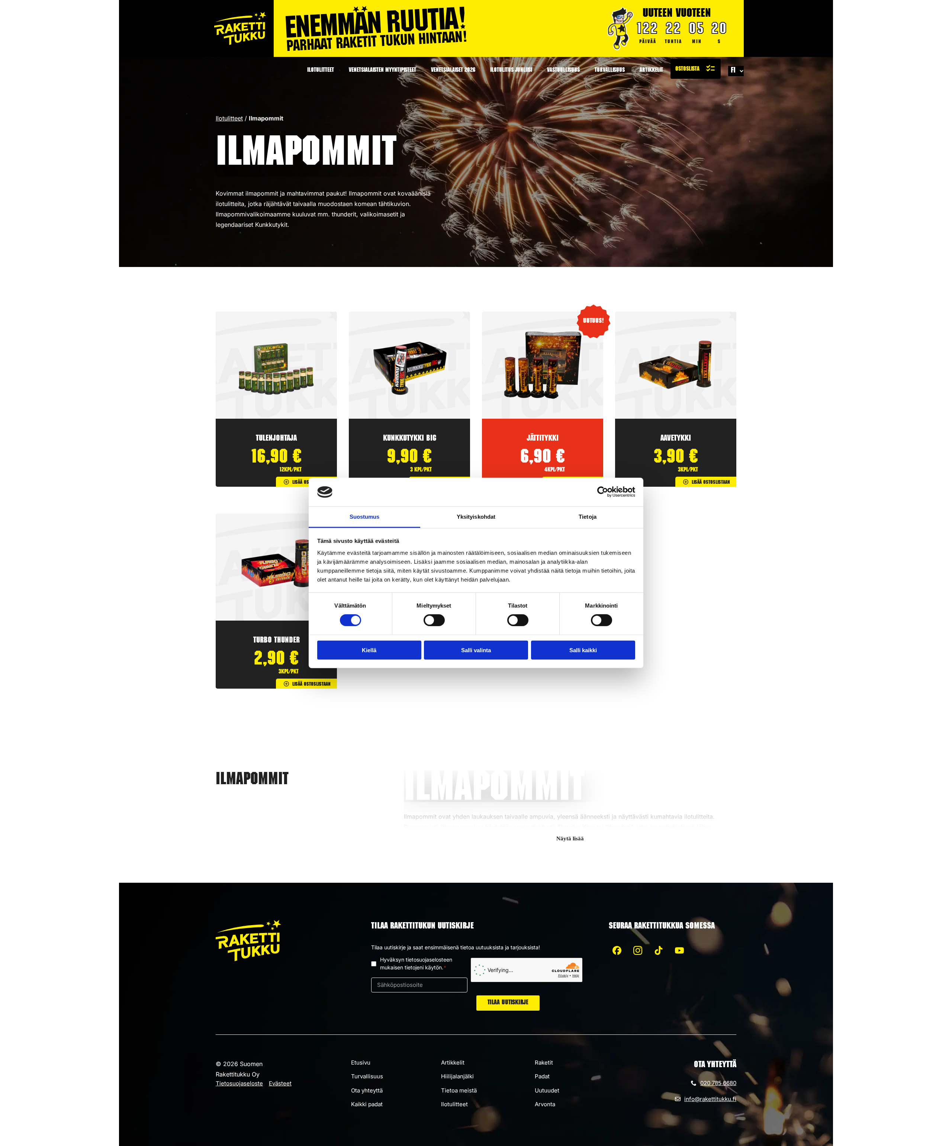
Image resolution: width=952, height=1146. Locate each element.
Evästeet (280, 1083)
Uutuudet (547, 1090)
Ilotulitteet (320, 71)
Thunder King (576, 827)
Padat (542, 1076)
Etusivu (360, 1062)
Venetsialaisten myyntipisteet (382, 71)
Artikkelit (651, 71)
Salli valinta (476, 650)
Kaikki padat (367, 1104)
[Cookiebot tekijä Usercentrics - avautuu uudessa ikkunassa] (602, 492)
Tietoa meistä (459, 1090)
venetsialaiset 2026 (453, 71)
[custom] (617, 950)
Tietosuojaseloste (239, 1083)
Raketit (544, 1062)
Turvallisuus (610, 71)
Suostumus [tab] (365, 517)
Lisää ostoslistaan (311, 482)
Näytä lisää (570, 838)
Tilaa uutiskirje (508, 1002)
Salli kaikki (583, 650)
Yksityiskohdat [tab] (476, 517)
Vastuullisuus (563, 71)
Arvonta (545, 1104)
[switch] (434, 620)
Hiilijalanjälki (457, 1076)
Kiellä (369, 650)
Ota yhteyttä (367, 1090)
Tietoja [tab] (587, 517)
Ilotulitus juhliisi (511, 71)
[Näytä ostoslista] (695, 69)
